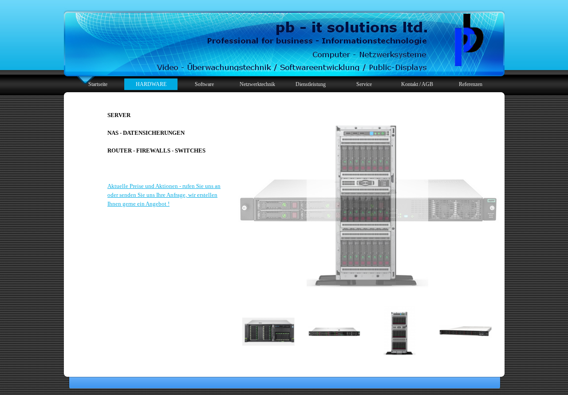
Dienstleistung (311, 84)
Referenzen (470, 84)
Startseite (97, 84)
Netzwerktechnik (257, 84)
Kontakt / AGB (417, 84)
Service (364, 84)
